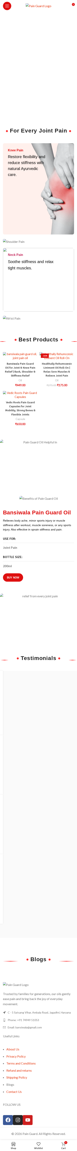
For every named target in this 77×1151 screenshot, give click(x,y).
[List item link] (38, 1020)
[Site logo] (38, 5)
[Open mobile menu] (7, 6)
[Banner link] (38, 188)
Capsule (20, 419)
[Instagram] (18, 1120)
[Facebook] (8, 1120)
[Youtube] (28, 1120)
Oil (20, 380)
